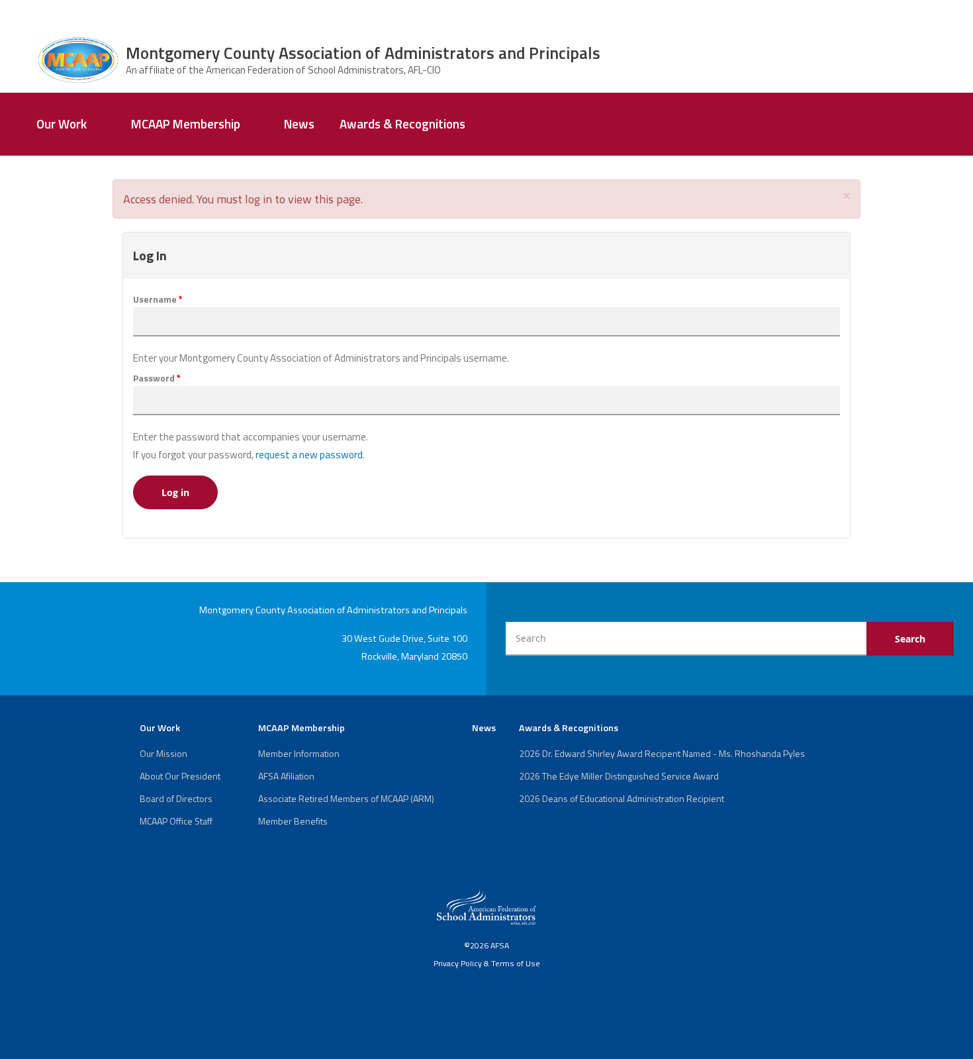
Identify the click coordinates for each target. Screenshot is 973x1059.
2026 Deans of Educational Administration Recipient (621, 798)
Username (158, 299)
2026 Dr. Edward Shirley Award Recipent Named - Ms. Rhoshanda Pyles (662, 753)
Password (157, 378)
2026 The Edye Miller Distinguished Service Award (619, 776)
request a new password (309, 454)
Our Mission (163, 753)
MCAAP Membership (185, 124)
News (299, 124)
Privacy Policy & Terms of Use (487, 963)
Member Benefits (293, 821)
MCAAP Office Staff (176, 821)
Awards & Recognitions (402, 124)
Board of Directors (176, 798)
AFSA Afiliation (286, 776)
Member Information (299, 753)
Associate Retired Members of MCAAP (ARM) (346, 798)
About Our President (180, 776)
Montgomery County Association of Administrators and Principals (363, 53)
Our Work (61, 124)
